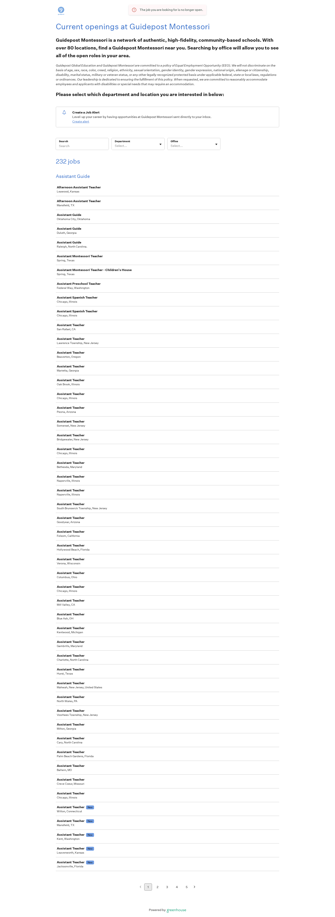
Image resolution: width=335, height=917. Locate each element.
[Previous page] (140, 887)
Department (122, 141)
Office (174, 141)
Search (63, 141)
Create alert (80, 121)
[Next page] (194, 887)
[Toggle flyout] (160, 144)
